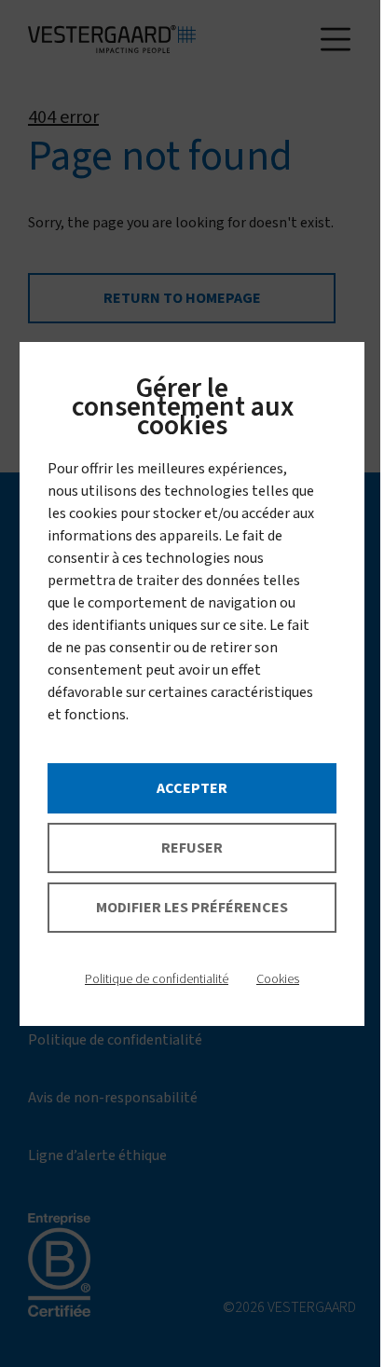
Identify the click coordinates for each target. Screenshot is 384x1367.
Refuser (192, 848)
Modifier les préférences (192, 907)
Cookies (277, 979)
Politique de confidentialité (156, 979)
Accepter (192, 788)
